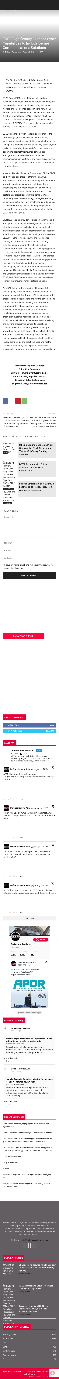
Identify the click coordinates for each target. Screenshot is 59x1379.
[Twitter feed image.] (10, 789)
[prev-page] (4, 502)
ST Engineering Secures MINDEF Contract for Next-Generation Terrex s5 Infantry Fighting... (37, 1268)
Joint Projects (14, 10)
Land (5, 452)
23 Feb (46, 808)
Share (8, 1061)
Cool (7, 1166)
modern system (14, 1154)
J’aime (9, 1190)
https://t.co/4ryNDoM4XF (21, 974)
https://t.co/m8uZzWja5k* (22, 972)
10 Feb (46, 846)
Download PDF (23, 636)
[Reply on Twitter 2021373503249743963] (5, 876)
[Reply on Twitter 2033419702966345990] (5, 799)
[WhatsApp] (24, 401)
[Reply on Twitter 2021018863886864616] (5, 912)
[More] (31, 401)
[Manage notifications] (52, 1373)
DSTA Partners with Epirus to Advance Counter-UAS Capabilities (34, 467)
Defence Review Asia (13, 52)
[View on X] (46, 962)
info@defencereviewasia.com (35, 1240)
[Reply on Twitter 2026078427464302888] (5, 837)
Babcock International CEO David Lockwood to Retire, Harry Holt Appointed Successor (36, 486)
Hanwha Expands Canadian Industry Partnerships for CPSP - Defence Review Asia (29, 1080)
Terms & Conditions (37, 1377)
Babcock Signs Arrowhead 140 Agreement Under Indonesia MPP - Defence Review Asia (29, 1040)
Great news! (13, 1160)
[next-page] (9, 502)
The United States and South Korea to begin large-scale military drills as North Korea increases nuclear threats (43, 422)
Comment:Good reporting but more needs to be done (30, 1130)
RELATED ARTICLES (12, 436)
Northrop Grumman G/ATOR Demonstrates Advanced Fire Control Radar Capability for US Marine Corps (16, 422)
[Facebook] (5, 401)
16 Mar (46, 769)
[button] (4, 5)
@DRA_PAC (35, 769)
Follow (50, 731)
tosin (5, 1130)
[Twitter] (12, 401)
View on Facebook (10, 1058)
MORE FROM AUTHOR (34, 436)
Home (3, 10)
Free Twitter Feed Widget (30, 1013)
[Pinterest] (18, 401)
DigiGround (30, 1374)
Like (52, 725)
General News (8, 489)
